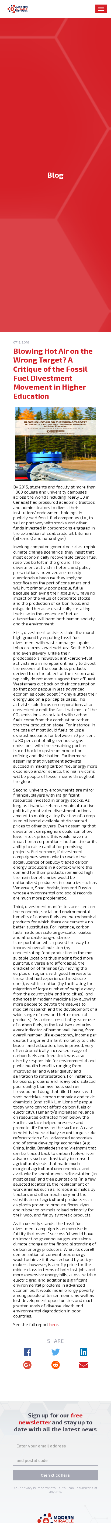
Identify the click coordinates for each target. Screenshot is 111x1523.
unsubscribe (84, 1488)
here (53, 1324)
